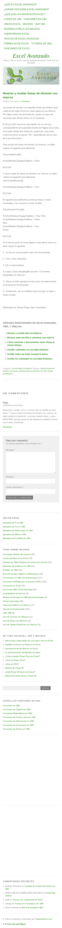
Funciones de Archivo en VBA (16, 729)
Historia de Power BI (14, 668)
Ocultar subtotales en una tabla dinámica (27, 349)
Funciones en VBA (35, 19)
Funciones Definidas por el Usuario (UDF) (22, 581)
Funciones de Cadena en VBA (16, 709)
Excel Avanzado (31, 56)
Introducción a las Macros (22, 29)
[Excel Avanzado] (31, 83)
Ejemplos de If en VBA (13, 523)
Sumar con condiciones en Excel (28, 900)
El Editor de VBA (10, 570)
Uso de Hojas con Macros (22, 368)
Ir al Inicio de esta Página (14, 924)
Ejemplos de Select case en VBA (18, 530)
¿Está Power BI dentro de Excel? (20, 672)
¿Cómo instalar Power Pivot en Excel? (22, 656)
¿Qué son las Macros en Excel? (24, 14)
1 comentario (25, 101)
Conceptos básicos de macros (16, 554)
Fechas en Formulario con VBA (29, 903)
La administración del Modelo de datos (22, 652)
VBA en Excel (12, 24)
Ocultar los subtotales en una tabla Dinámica (29, 358)
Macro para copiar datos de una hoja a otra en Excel (29, 640)
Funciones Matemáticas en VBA (17, 713)
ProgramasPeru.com (43, 919)
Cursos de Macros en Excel (15, 558)
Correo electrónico (15, 487)
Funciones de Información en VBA (18, 721)
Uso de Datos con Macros (15, 621)
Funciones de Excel (17, 48)
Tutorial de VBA (41, 43)
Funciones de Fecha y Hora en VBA (19, 717)
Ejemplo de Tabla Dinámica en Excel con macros (25, 562)
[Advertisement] (31, 770)
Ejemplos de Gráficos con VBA (17, 566)
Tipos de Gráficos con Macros (16, 605)
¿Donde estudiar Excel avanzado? (26, 9)
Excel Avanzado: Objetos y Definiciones (21, 574)
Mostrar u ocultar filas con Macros (24, 333)
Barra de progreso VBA (32, 907)
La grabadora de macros (14, 593)
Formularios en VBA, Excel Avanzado (20, 578)
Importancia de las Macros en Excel (21, 648)
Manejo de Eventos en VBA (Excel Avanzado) (23, 597)
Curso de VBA (13, 19)
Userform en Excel (17, 34)
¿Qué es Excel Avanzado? (20, 4)
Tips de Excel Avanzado (14, 609)
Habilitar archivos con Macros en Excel (22, 644)
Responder (7, 427)
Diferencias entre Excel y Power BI (20, 676)
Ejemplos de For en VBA (14, 526)
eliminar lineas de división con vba (32, 371)
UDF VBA (40, 24)
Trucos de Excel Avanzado (21, 38)
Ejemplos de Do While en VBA (16, 538)
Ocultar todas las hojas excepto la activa (27, 354)
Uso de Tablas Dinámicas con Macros (20, 624)
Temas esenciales (11, 601)
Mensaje (10, 450)
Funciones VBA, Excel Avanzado (17, 589)
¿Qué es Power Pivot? (15, 660)
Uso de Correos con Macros (16, 617)
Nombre (10, 477)
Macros (28, 24)
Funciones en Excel (12, 585)
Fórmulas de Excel (16, 43)
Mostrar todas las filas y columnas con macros (30, 337)
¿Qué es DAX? (12, 664)
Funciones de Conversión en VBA (18, 725)
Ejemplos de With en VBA (14, 534)
